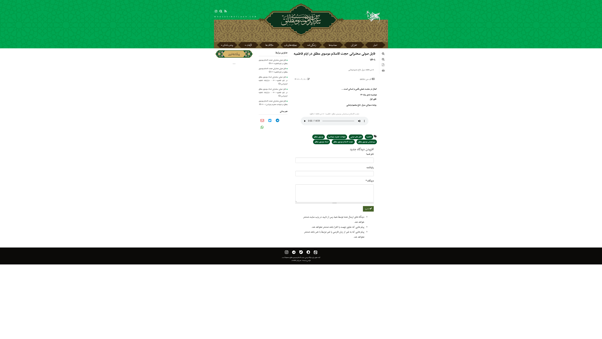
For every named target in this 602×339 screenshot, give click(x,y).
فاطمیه (369, 136)
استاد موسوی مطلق (321, 141)
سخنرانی (354, 45)
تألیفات (249, 45)
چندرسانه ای (227, 45)
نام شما (370, 154)
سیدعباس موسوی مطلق (366, 141)
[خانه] (301, 28)
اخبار (375, 45)
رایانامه (370, 167)
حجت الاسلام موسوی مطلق (343, 141)
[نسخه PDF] (383, 65)
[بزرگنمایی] (383, 54)
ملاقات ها (269, 45)
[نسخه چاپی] (383, 71)
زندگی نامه (311, 45)
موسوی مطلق (318, 136)
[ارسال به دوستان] (262, 120)
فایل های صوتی (356, 136)
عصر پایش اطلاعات (296, 260)
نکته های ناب (290, 45)
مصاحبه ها (333, 45)
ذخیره (367, 208)
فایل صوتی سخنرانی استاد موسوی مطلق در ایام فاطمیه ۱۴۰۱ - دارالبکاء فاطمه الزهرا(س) (273, 81)
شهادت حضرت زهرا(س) (337, 136)
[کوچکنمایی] (383, 60)
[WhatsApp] (262, 127)
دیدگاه (370, 181)
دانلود (312, 114)
